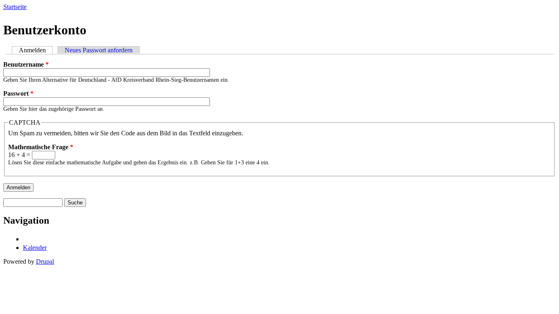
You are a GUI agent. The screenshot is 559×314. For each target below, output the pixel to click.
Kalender (35, 247)
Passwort (18, 93)
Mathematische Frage (40, 147)
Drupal (45, 261)
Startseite (15, 6)
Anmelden (36, 50)
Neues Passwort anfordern (99, 50)
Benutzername (26, 64)
